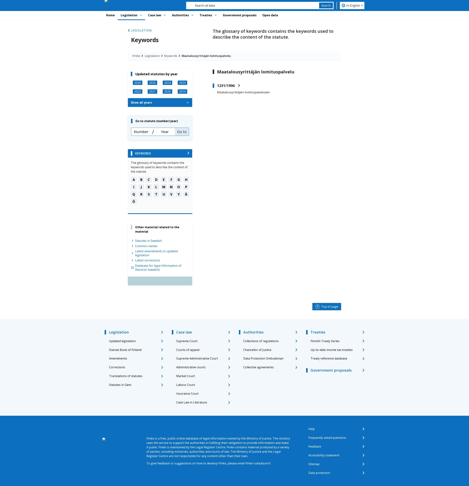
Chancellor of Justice (257, 350)
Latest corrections (147, 260)
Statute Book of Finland (125, 350)
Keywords (170, 56)
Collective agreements (258, 367)
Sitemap (314, 464)
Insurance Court (187, 394)
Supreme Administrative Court (197, 358)
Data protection (319, 473)
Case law (154, 15)
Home (110, 15)
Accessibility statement (323, 455)
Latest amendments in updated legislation (156, 253)
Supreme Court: (187, 341)
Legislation (129, 15)
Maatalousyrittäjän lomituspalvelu (206, 56)
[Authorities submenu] (192, 15)
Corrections (117, 367)
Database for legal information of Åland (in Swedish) (158, 268)
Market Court (185, 376)
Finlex (136, 56)
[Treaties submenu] (215, 15)
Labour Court (185, 385)
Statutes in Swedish (148, 241)
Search (326, 5)
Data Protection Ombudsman (263, 358)
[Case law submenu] (164, 15)
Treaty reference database (329, 358)
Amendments (118, 358)
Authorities (180, 15)
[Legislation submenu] (141, 15)
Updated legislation (122, 341)
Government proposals (239, 15)
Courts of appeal (187, 350)
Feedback (314, 446)
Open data (270, 15)
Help (311, 429)
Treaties (206, 15)
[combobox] (252, 5)
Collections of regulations (261, 341)
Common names (146, 246)
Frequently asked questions (327, 438)
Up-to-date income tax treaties (332, 350)
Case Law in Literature (191, 402)
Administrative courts (191, 367)
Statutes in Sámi (120, 385)
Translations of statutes (125, 376)
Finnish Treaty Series (325, 341)
